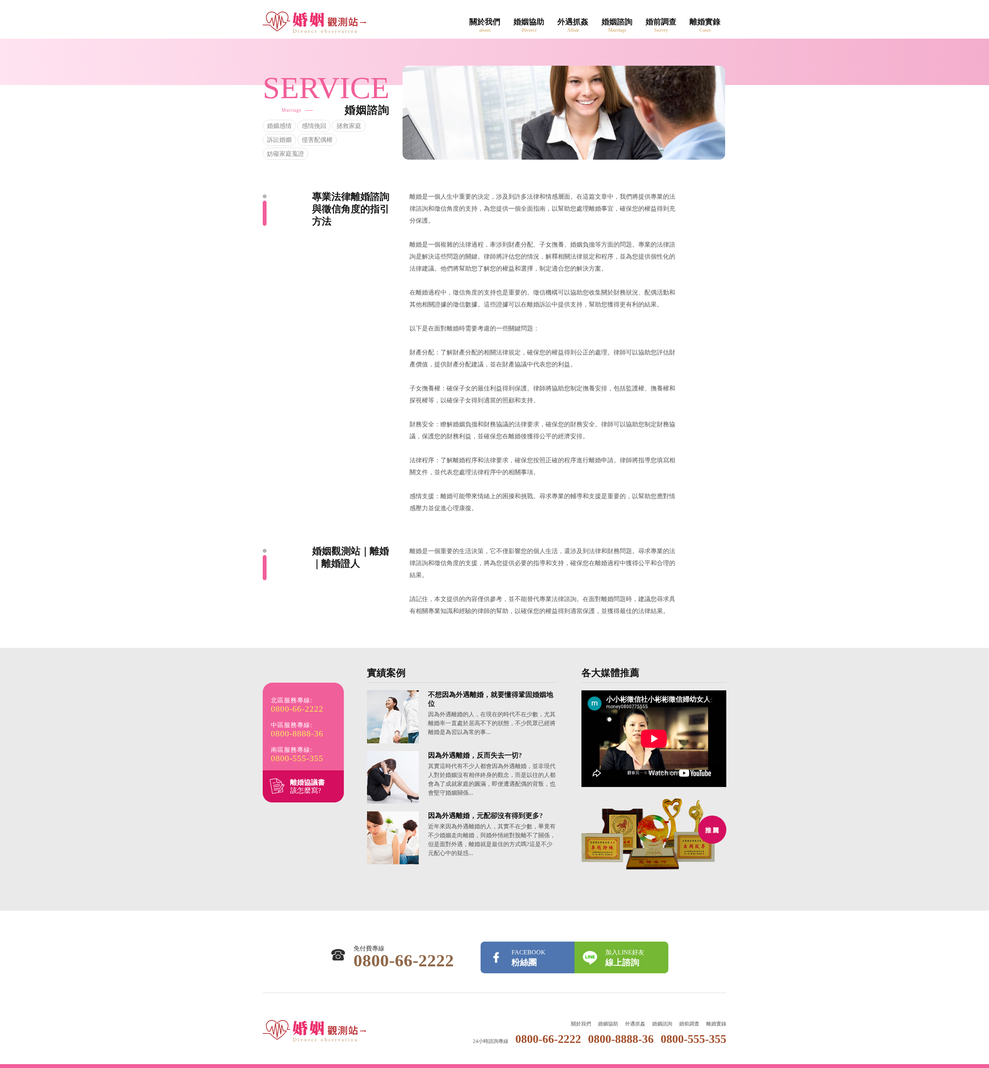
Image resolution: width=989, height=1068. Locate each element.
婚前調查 (661, 25)
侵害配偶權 (317, 139)
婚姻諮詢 (617, 25)
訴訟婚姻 (279, 139)
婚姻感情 (279, 126)
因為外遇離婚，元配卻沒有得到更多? (485, 815)
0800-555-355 (297, 758)
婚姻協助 (528, 25)
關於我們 (484, 25)
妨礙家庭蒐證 (285, 153)
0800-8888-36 (297, 733)
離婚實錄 (705, 25)
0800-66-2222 (297, 709)
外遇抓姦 (572, 25)
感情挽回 (314, 126)
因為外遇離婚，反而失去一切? (475, 755)
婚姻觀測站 (314, 1030)
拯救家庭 (348, 126)
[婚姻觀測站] (314, 22)
